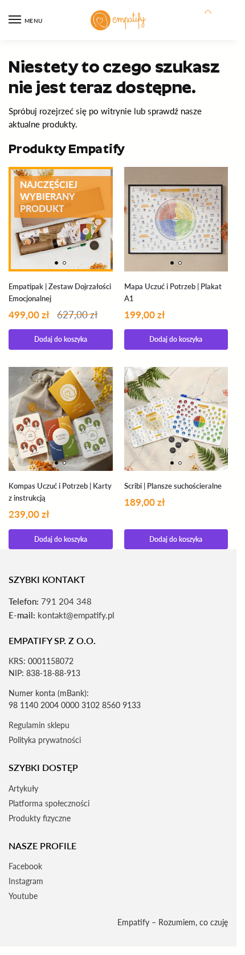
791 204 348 (66, 601)
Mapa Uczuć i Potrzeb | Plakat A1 (173, 292)
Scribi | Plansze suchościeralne (173, 485)
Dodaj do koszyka (60, 339)
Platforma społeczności (49, 803)
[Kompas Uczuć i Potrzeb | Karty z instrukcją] (61, 419)
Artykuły (23, 788)
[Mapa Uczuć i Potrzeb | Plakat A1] (176, 219)
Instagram (26, 881)
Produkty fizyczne (40, 818)
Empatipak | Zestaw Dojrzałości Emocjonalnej (60, 292)
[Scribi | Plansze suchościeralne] (176, 419)
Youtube (23, 896)
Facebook (25, 866)
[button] (207, 20)
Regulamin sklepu (39, 725)
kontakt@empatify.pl (76, 615)
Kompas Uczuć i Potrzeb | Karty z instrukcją (60, 491)
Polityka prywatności (45, 740)
